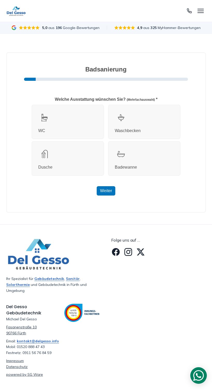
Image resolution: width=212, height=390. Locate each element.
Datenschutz (17, 366)
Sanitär (73, 278)
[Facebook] (115, 252)
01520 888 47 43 (31, 346)
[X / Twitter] (140, 252)
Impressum (15, 360)
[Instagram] (128, 252)
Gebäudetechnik (49, 278)
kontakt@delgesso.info (38, 341)
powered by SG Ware (24, 374)
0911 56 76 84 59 (36, 352)
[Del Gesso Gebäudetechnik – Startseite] (16, 11)
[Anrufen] (189, 11)
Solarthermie (18, 284)
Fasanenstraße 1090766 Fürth (21, 330)
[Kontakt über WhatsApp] (198, 375)
